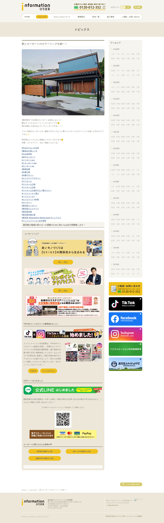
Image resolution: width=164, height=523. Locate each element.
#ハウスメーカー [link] (28, 196)
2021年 (116, 132)
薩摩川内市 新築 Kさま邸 (44, 458)
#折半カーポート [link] (28, 157)
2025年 (116, 66)
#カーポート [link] (27, 202)
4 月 (123, 58)
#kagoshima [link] (34, 218)
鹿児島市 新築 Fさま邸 (44, 451)
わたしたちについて (62, 17)
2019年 (116, 165)
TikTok (33, 371)
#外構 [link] (36, 199)
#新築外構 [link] (26, 169)
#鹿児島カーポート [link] (29, 205)
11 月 (118, 104)
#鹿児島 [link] (25, 218)
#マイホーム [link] (27, 181)
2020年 (116, 148)
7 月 (138, 54)
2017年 (116, 198)
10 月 (123, 87)
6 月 (112, 58)
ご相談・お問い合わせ (131, 17)
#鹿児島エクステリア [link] (30, 209)
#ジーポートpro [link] (28, 160)
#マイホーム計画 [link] (28, 184)
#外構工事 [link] (26, 172)
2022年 (116, 115)
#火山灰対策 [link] (27, 154)
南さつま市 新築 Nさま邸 (82, 451)
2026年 (116, 49)
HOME (27, 17)
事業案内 (81, 17)
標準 (122, 7)
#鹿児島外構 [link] (27, 212)
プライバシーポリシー (29, 517)
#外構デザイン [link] (28, 175)
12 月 (113, 71)
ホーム (24, 490)
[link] (63, 114)
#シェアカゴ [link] (56, 218)
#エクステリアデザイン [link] (31, 178)
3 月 (128, 58)
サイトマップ (43, 517)
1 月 (138, 58)
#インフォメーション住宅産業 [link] (34, 221)
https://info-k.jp (113, 505)
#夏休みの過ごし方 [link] (29, 151)
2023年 (116, 99)
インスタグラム (48, 371)
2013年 (116, 264)
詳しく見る (63, 262)
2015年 (116, 231)
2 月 (133, 58)
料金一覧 (96, 17)
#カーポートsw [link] (28, 166)
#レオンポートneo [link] (29, 163)
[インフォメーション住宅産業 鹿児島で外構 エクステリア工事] (36, 7)
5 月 (117, 58)
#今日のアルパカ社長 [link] (30, 148)
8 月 (133, 54)
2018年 (116, 181)
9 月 (128, 71)
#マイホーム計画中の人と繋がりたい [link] (36, 190)
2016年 (116, 215)
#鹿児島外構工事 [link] (28, 215)
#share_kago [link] (45, 218)
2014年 (116, 248)
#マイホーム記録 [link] (28, 187)
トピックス (42, 17)
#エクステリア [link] (28, 199)
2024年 (116, 82)
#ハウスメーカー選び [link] (30, 193)
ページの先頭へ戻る (132, 484)
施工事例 (110, 17)
